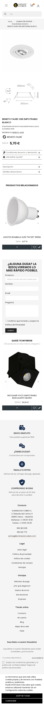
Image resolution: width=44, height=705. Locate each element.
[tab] (22, 152)
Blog (22, 622)
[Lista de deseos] (34, 247)
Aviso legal (22, 549)
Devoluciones (22, 594)
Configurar (10, 701)
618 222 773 (22, 532)
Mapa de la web (22, 626)
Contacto (22, 613)
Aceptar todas (23, 696)
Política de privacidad (22, 554)
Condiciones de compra (22, 563)
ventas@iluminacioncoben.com (22, 536)
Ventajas (22, 567)
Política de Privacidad (15, 324)
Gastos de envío (22, 590)
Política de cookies (22, 558)
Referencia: (7, 132)
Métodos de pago (22, 581)
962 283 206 (22, 528)
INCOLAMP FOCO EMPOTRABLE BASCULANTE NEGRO (22, 396)
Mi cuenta (22, 617)
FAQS (22, 631)
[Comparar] (39, 247)
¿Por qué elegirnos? (22, 586)
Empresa (22, 599)
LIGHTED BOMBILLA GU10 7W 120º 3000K (22, 237)
